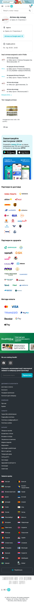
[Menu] (2, 6)
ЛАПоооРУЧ (5, 457)
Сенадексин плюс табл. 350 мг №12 (11, 120)
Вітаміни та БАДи (6, 436)
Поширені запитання (7, 393)
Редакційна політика (7, 417)
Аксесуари (4, 466)
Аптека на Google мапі (13, 36)
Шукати (30, 11)
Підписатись (27, 375)
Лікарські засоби (6, 430)
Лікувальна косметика (8, 439)
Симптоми (4, 468)
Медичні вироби (6, 442)
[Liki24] (5, 589)
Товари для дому (6, 454)
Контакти (4, 390)
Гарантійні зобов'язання (8, 414)
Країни (3, 406)
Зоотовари (4, 460)
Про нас (3, 403)
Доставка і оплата (7, 387)
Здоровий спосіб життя (8, 463)
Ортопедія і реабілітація (8, 448)
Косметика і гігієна (7, 433)
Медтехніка (4, 445)
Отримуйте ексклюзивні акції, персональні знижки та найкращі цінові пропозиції (16, 369)
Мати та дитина (6, 451)
